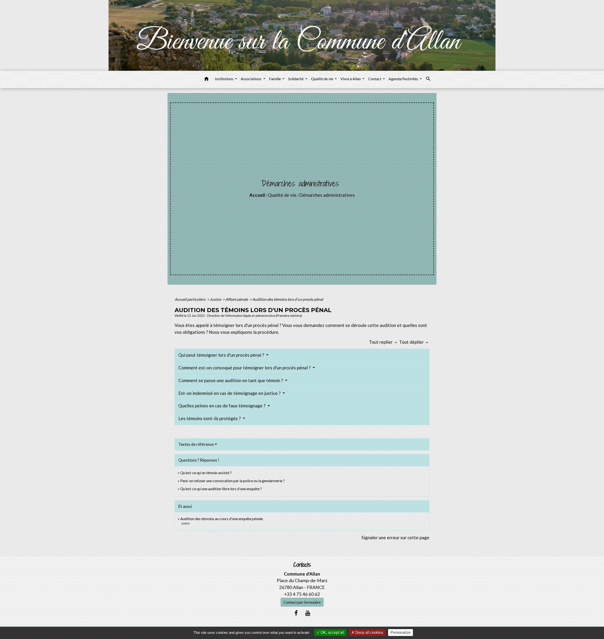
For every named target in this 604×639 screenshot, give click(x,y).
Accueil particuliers (190, 299)
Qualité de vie (282, 195)
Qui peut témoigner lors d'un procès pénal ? (221, 355)
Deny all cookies (368, 633)
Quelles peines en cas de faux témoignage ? (222, 405)
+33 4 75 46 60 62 (302, 594)
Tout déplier (414, 342)
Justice (216, 299)
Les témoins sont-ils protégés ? (210, 418)
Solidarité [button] (296, 78)
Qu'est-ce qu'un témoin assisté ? (206, 472)
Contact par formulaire (302, 602)
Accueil (257, 195)
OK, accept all (332, 633)
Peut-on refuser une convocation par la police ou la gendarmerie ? (232, 480)
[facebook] (296, 613)
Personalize (400, 633)
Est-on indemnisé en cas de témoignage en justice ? (229, 393)
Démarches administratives (327, 195)
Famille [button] (275, 78)
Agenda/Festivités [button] (404, 78)
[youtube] (308, 613)
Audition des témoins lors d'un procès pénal (287, 299)
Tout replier (383, 342)
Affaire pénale (237, 299)
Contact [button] (375, 78)
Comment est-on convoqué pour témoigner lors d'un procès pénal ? (244, 367)
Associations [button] (251, 78)
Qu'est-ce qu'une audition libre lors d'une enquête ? (221, 488)
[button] (206, 79)
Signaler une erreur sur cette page (395, 537)
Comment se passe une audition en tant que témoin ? (231, 380)
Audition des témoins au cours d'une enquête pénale (221, 518)
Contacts (302, 564)
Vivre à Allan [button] (350, 78)
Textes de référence (196, 444)
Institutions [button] (224, 78)
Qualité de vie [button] (322, 78)
